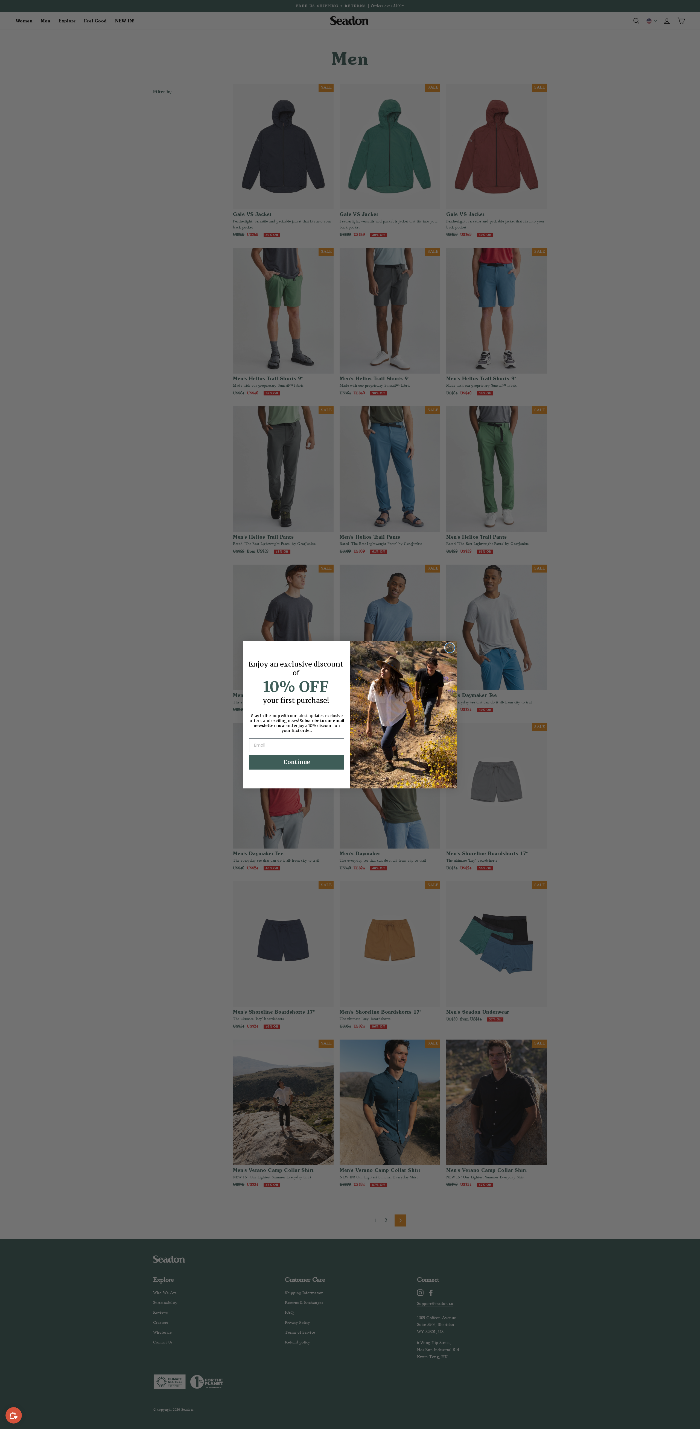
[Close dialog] (449, 648)
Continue (297, 762)
